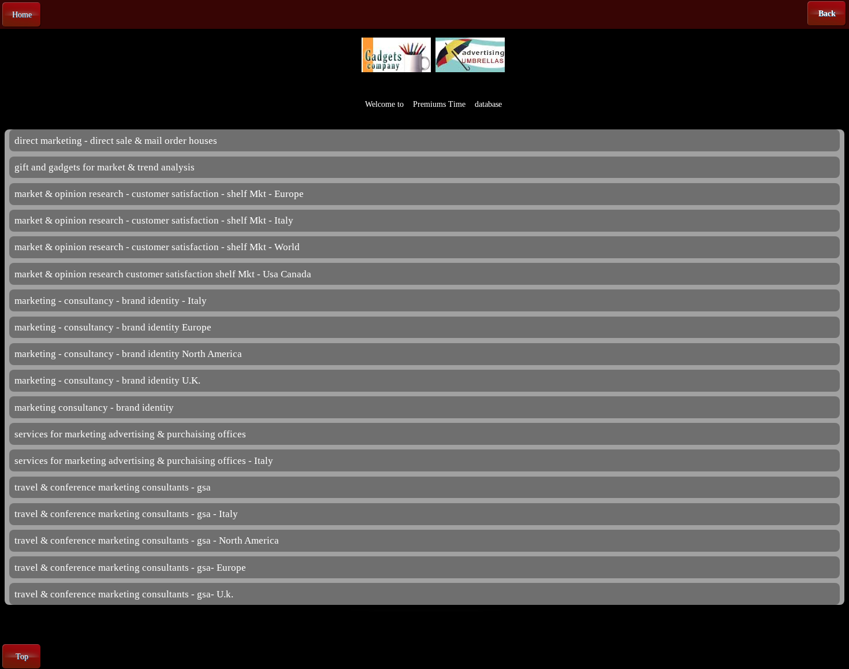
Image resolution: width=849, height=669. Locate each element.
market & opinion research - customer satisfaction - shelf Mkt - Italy (153, 220)
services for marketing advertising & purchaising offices (130, 434)
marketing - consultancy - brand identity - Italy (110, 300)
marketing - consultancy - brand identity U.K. (107, 380)
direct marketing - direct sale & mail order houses (115, 140)
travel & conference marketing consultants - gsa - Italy (126, 513)
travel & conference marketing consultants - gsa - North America (146, 540)
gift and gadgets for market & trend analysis (104, 167)
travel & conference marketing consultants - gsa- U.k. (123, 594)
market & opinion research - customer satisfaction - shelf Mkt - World (157, 246)
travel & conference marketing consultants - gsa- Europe (130, 567)
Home (22, 14)
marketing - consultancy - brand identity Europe (112, 327)
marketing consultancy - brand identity (94, 407)
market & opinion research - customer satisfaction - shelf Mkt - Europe (159, 193)
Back (827, 13)
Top (22, 656)
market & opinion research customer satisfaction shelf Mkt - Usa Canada (162, 274)
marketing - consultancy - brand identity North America (128, 353)
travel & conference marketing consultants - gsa (112, 487)
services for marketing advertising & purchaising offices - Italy (143, 460)
